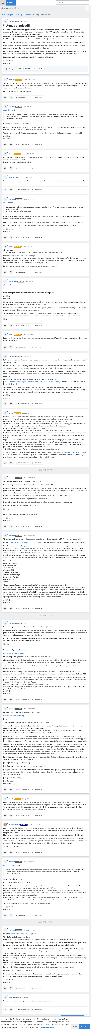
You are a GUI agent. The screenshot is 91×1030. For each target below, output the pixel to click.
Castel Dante (24, 548)
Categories (15, 8)
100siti (11, 154)
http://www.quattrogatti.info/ (13, 653)
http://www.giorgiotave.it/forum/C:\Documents (27, 542)
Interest (8, 8)
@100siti (6, 203)
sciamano (12, 177)
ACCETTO (84, 1026)
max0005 (12, 80)
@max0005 (7, 110)
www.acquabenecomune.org (13, 716)
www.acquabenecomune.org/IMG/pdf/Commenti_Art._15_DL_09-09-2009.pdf (31, 382)
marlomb (12, 21)
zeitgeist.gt (13, 281)
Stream (3, 8)
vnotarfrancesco (14, 824)
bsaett (11, 413)
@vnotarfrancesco (10, 865)
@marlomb (7, 285)
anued (11, 997)
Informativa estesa (48, 1027)
